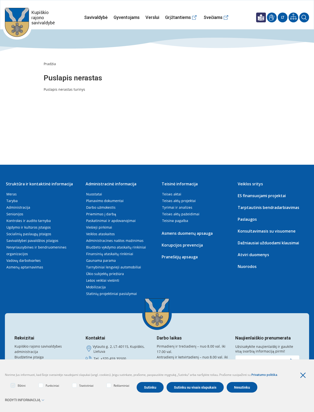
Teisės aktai (171, 194)
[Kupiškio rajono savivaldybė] (157, 312)
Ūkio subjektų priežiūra (105, 273)
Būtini (22, 385)
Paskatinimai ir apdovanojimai (111, 220)
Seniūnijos (14, 214)
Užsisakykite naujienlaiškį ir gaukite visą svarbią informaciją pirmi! (264, 348)
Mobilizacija (96, 287)
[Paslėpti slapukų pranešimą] (304, 375)
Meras (11, 194)
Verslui (152, 17)
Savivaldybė (96, 17)
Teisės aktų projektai (179, 200)
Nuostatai (94, 194)
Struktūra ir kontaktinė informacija (39, 184)
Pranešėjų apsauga (180, 257)
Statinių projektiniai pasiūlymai (111, 293)
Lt (282, 17)
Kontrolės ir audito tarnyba (28, 220)
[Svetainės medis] (293, 17)
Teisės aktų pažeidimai (180, 214)
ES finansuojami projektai (262, 195)
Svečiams (213, 17)
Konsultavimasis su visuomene (267, 231)
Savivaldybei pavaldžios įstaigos (32, 240)
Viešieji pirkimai (99, 227)
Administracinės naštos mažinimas (115, 240)
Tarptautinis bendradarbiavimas (268, 207)
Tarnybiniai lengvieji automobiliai (113, 267)
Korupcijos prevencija (182, 245)
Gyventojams (127, 17)
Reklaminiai (121, 385)
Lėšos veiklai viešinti (102, 280)
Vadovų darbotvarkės (23, 260)
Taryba (12, 200)
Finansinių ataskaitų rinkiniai (109, 253)
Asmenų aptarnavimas (24, 267)
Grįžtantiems (178, 17)
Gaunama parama (101, 260)
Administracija (18, 207)
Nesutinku (242, 387)
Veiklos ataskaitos (100, 234)
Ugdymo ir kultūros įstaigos (28, 227)
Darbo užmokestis (101, 207)
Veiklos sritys (250, 184)
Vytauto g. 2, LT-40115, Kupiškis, (118, 346)
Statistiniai (86, 385)
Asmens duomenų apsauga (187, 233)
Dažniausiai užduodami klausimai (268, 243)
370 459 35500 (114, 358)
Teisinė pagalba (175, 220)
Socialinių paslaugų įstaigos (28, 234)
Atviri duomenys (253, 254)
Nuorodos (247, 266)
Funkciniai (52, 385)
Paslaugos (247, 219)
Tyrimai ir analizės (177, 207)
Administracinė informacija (111, 184)
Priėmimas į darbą (101, 214)
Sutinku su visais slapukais (195, 387)
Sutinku (150, 387)
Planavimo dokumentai (105, 200)
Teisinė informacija (180, 184)
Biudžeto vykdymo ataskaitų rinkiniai (116, 247)
